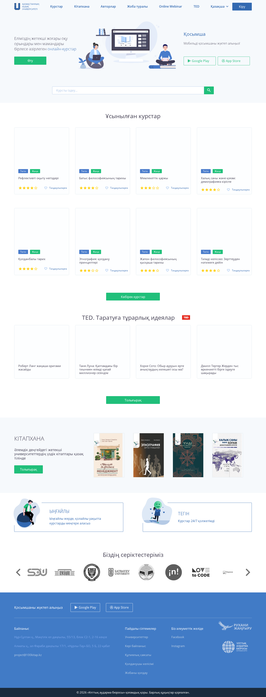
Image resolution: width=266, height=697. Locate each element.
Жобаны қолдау (136, 673)
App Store (233, 61)
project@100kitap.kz (28, 655)
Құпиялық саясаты (138, 655)
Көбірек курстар (133, 297)
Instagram (178, 646)
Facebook (177, 637)
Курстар (56, 6)
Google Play (200, 61)
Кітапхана (81, 6)
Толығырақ (133, 400)
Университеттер (136, 637)
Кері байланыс (135, 646)
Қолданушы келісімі (139, 664)
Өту (30, 61)
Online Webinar (170, 6)
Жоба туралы (137, 6)
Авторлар (108, 6)
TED (196, 6)
